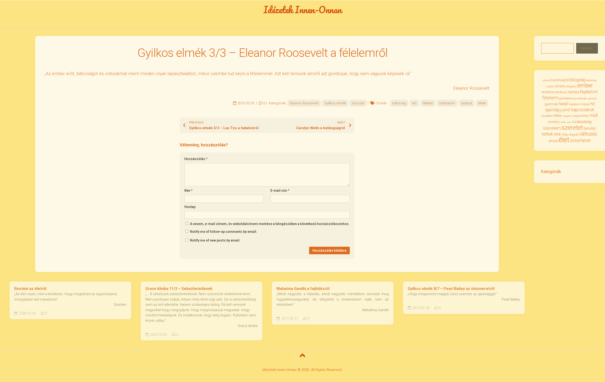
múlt (594, 115)
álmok (553, 141)
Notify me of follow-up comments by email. (223, 231)
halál (563, 103)
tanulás (589, 128)
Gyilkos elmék (335, 103)
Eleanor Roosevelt (304, 103)
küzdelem (547, 116)
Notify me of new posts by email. (215, 240)
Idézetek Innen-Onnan (303, 10)
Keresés (587, 48)
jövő (566, 109)
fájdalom (589, 91)
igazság (552, 109)
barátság (558, 80)
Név (188, 190)
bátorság (399, 103)
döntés (560, 86)
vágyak (573, 134)
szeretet (572, 127)
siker (563, 122)
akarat (546, 80)
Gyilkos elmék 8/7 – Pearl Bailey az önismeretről (451, 288)
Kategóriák (551, 171)
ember (585, 85)
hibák (586, 104)
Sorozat (358, 103)
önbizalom (447, 103)
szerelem (552, 128)
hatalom (575, 104)
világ (565, 134)
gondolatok (566, 98)
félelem (428, 103)
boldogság (575, 79)
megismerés (581, 116)
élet (564, 140)
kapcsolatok (582, 109)
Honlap (189, 207)
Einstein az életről (30, 288)
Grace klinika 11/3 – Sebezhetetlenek (178, 288)
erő (414, 103)
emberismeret (552, 92)
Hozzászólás (195, 159)
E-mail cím (280, 190)
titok (557, 134)
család (550, 86)
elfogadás (571, 86)
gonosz (592, 98)
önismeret (580, 140)
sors (569, 122)
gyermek (551, 104)
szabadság (582, 121)
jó (561, 110)
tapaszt (466, 103)
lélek (558, 115)
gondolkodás (580, 98)
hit (592, 104)
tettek (482, 103)
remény (554, 122)
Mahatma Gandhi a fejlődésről (303, 288)
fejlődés (573, 92)
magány (567, 116)
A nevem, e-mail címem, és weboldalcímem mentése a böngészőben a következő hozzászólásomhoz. (270, 224)
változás (588, 134)
